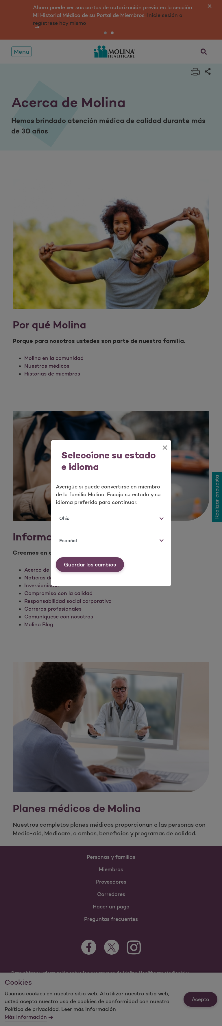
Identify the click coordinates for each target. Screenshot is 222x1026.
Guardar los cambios (90, 565)
